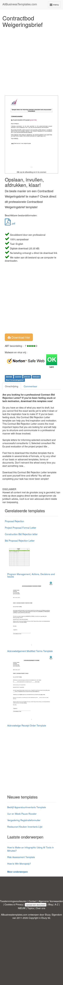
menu (56, 5)
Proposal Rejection (14, 521)
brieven (27, 376)
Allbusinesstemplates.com (14, 914)
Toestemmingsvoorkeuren (13, 901)
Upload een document (35, 904)
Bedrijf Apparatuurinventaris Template (26, 807)
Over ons (40, 908)
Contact (33, 901)
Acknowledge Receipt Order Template (26, 725)
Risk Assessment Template (21, 857)
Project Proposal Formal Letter (20, 527)
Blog (50, 904)
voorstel (18, 376)
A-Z (56, 904)
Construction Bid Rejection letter (21, 534)
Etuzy (47, 914)
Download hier (20, 337)
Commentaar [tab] (30, 386)
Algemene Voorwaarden (50, 901)
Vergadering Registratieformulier (23, 820)
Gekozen (36, 376)
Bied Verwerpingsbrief (15, 380)
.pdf (13, 223)
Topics (30, 908)
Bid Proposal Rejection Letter (20, 540)
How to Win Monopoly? (19, 863)
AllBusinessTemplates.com (19, 4)
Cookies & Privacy (14, 904)
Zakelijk (9, 376)
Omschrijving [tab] (11, 386)
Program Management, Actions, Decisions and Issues (31, 575)
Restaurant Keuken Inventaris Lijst (24, 826)
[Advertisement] (31, 60)
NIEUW (21, 908)
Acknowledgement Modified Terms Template (30, 651)
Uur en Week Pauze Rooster (22, 813)
